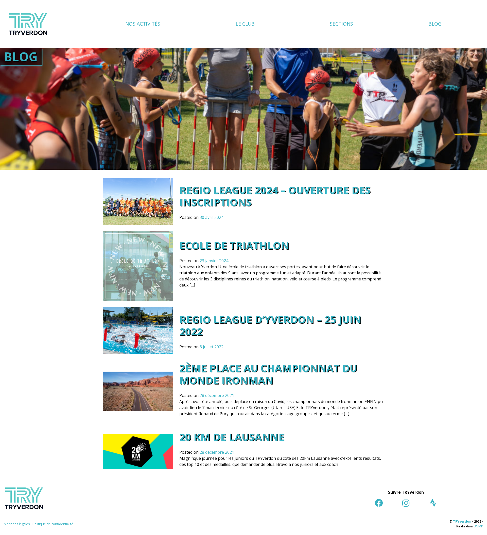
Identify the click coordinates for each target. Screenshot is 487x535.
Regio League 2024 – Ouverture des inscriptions (275, 196)
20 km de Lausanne (231, 437)
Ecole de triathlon (234, 245)
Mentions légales (17, 524)
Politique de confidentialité (52, 524)
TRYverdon (462, 521)
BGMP (478, 526)
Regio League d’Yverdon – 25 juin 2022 (270, 325)
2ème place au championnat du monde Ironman (268, 374)
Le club (245, 23)
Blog (435, 23)
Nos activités (142, 23)
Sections (341, 23)
